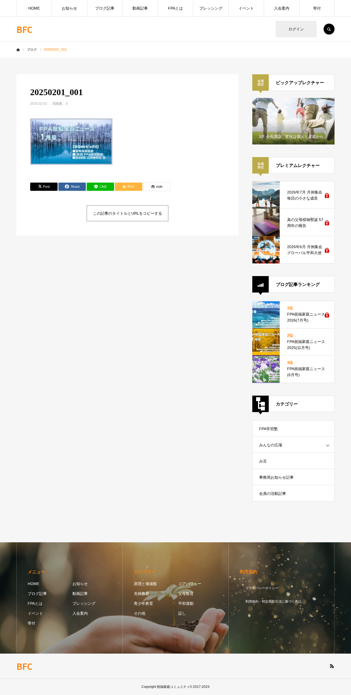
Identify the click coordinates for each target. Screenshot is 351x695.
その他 (139, 613)
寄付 (317, 8)
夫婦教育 (141, 593)
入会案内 (281, 8)
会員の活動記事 (272, 493)
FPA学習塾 (268, 429)
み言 (263, 461)
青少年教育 (143, 603)
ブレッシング (210, 8)
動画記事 (140, 8)
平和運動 (186, 603)
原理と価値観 (145, 583)
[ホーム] (18, 50)
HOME (34, 8)
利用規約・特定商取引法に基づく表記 (273, 601)
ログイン (296, 29)
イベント (246, 8)
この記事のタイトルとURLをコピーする (127, 213)
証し (182, 613)
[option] (293, 121)
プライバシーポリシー (261, 588)
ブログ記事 (104, 8)
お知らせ (69, 8)
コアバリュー (189, 583)
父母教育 (186, 593)
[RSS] (332, 666)
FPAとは (175, 8)
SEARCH (329, 29)
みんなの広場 (270, 445)
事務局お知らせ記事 (276, 477)
